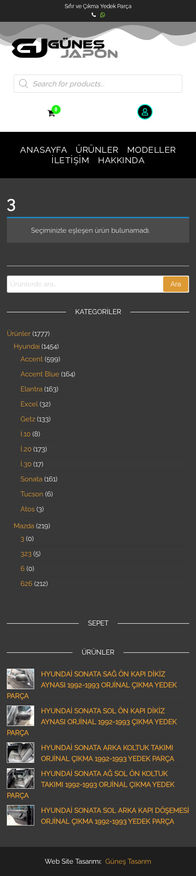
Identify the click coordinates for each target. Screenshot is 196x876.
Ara (175, 284)
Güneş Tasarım (128, 861)
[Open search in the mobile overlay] (98, 84)
